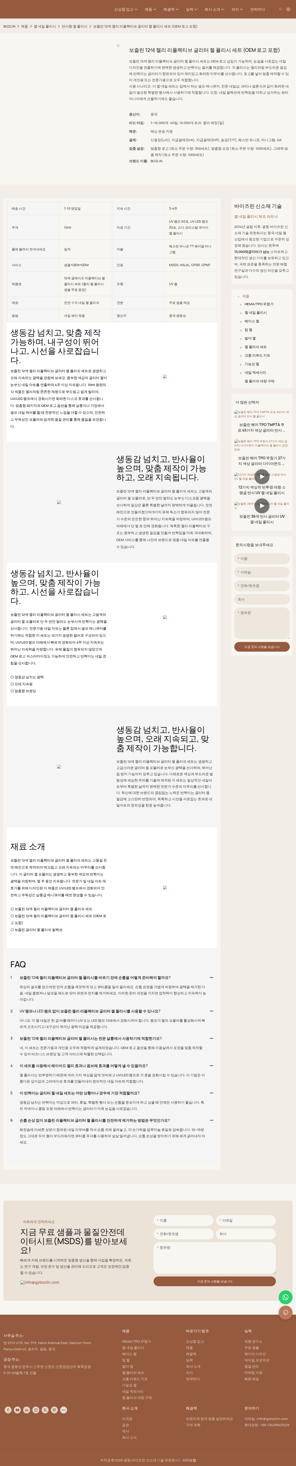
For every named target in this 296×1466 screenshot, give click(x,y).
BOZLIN (9, 26)
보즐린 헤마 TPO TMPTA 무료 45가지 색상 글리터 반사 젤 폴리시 (262, 427)
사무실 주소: (13, 1335)
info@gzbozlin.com (42, 1282)
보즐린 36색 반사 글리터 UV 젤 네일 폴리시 (262, 519)
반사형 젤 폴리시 (74, 26)
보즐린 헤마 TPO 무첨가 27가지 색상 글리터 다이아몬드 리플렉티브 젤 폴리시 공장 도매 (262, 460)
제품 (24, 26)
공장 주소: (11, 1359)
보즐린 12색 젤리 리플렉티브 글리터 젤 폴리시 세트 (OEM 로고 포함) (145, 26)
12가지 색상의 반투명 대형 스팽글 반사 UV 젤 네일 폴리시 (262, 490)
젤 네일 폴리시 (45, 26)
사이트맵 (189, 1460)
